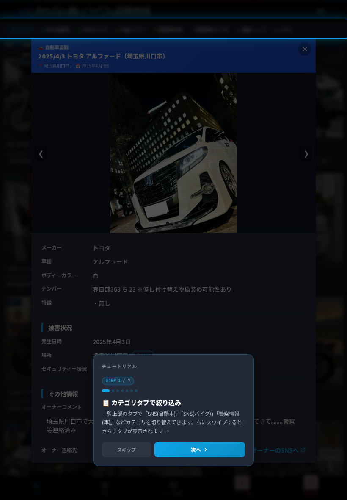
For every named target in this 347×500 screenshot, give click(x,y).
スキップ (126, 449)
